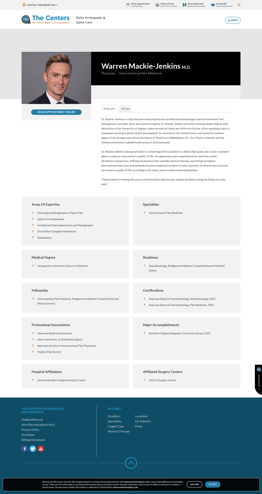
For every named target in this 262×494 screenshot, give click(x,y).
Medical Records (32, 419)
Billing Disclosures (33, 439)
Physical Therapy (119, 431)
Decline (194, 484)
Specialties (115, 421)
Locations (141, 416)
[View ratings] (165, 92)
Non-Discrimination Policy (38, 424)
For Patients (143, 421)
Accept (213, 484)
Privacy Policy (30, 429)
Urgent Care (116, 426)
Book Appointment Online (56, 112)
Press (138, 426)
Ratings (125, 108)
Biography (109, 108)
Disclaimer (28, 434)
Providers (114, 416)
